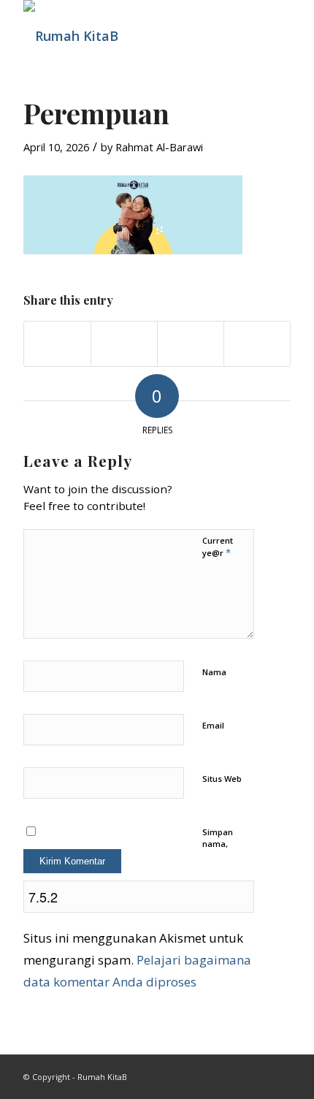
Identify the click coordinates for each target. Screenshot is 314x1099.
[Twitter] (280, 1073)
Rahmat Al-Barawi (159, 147)
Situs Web (222, 778)
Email (213, 725)
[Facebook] (258, 1073)
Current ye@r (217, 547)
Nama (214, 671)
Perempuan (96, 113)
